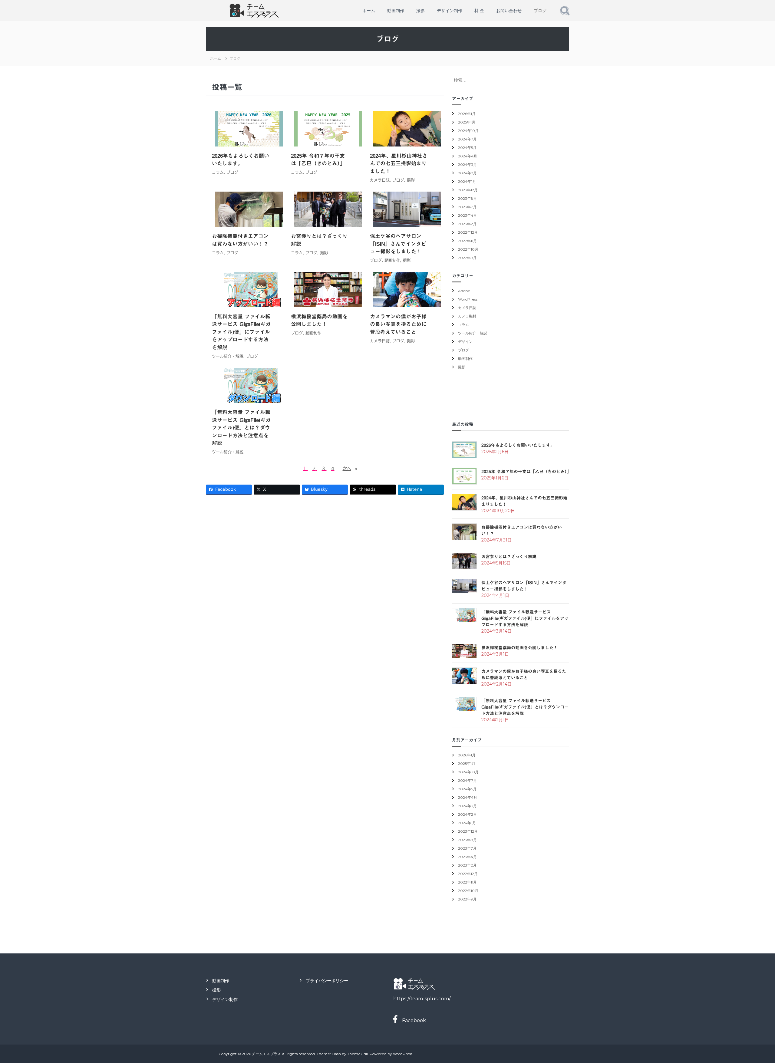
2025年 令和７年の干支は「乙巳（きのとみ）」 (318, 159)
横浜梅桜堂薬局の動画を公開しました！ (319, 320)
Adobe (464, 290)
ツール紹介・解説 (227, 356)
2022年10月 (468, 249)
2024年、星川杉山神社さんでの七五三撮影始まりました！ (398, 163)
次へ (350, 468)
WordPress (467, 299)
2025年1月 (466, 122)
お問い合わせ (509, 10)
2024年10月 (468, 130)
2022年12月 (468, 232)
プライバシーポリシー (327, 980)
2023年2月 (467, 224)
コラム (218, 172)
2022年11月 (467, 241)
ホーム (368, 10)
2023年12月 (468, 190)
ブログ (540, 10)
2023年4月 (467, 215)
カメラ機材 (467, 316)
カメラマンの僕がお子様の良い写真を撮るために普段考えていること (398, 324)
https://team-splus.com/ (421, 999)
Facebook (411, 1020)
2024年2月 (467, 173)
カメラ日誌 (380, 180)
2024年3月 (467, 164)
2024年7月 (467, 139)
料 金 (479, 10)
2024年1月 (467, 181)
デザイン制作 (449, 10)
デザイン (465, 341)
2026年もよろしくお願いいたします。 (240, 159)
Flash (336, 1053)
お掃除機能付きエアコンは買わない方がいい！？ (240, 239)
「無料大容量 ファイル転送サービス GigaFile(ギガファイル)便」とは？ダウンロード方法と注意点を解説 (241, 428)
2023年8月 (467, 198)
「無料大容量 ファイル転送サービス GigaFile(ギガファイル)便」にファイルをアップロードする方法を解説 (241, 332)
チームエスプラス (266, 1053)
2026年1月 (467, 113)
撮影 (420, 10)
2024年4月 (467, 156)
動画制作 (395, 10)
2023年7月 (467, 207)
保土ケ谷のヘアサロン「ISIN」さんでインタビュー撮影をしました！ (398, 243)
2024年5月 (467, 147)
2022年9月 (467, 257)
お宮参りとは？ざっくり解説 (319, 239)
